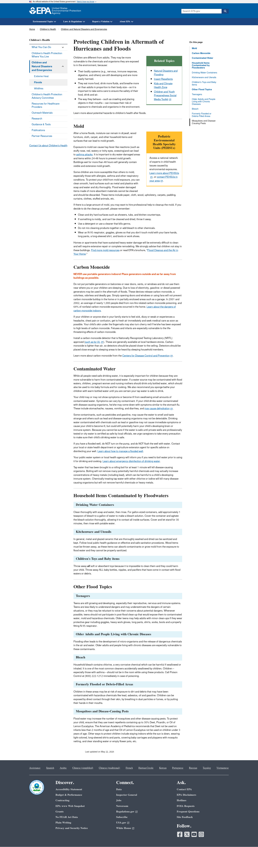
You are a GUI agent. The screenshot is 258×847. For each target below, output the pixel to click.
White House (123, 828)
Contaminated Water (202, 58)
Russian (193, 768)
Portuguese (177, 768)
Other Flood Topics (202, 89)
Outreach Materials (42, 113)
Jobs (118, 800)
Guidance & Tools (41, 124)
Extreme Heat (41, 76)
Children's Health (48, 29)
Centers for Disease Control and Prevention (146, 355)
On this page (196, 42)
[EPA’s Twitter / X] (187, 834)
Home (32, 29)
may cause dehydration (157, 408)
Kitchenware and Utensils (204, 77)
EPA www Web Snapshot (70, 806)
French (129, 768)
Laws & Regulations (72, 21)
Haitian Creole (145, 768)
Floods (38, 82)
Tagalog (207, 768)
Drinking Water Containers (204, 72)
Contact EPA (184, 789)
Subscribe (122, 817)
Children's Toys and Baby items (204, 83)
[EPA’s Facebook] (180, 834)
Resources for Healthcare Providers (45, 105)
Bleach (195, 108)
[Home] (55, 10)
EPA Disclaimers (186, 794)
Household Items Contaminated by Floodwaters (201, 65)
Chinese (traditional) (109, 768)
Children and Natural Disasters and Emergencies (84, 29)
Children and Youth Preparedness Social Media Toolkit (165, 95)
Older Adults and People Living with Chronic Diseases (203, 101)
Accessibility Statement (69, 789)
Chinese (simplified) (82, 768)
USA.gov (121, 822)
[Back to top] (250, 839)
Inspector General (126, 794)
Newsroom (122, 806)
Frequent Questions (188, 811)
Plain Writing (63, 822)
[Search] (225, 11)
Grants (60, 811)
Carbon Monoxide (201, 53)
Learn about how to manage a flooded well (120, 451)
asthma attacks (84, 154)
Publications (38, 130)
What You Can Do (41, 47)
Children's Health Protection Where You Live (47, 55)
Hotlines (181, 800)
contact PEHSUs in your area (163, 178)
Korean (162, 768)
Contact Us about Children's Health (48, 145)
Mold (194, 48)
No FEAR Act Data (67, 817)
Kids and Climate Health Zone (163, 85)
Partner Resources (42, 136)
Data (119, 789)
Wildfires (38, 88)
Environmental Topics (43, 21)
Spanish (50, 768)
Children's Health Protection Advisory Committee (47, 96)
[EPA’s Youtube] (194, 834)
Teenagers (197, 94)
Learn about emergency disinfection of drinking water (131, 461)
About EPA (125, 21)
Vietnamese (222, 768)
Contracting (62, 800)
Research (37, 118)
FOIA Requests (186, 806)
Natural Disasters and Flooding (166, 72)
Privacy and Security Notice (72, 828)
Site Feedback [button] (185, 817)
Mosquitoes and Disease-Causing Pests (204, 122)
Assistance (34, 768)
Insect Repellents (163, 79)
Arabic (63, 768)
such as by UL (92, 342)
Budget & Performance (69, 794)
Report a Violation (100, 21)
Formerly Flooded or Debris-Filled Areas (201, 114)
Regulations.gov (125, 811)
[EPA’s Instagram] (201, 834)
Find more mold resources (105, 250)
